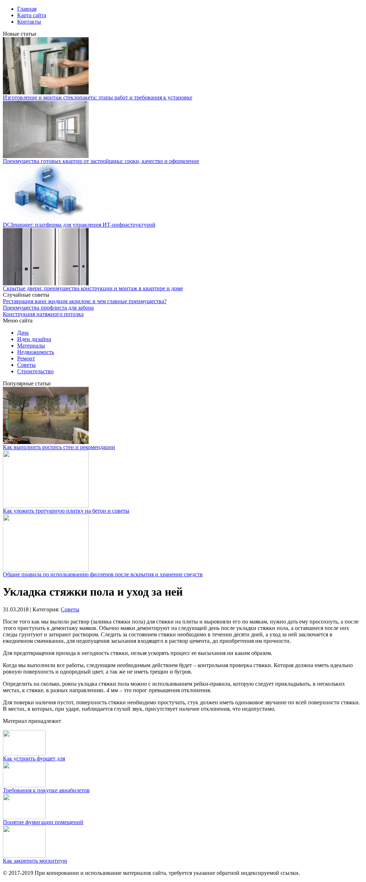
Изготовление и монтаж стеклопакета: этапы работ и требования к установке (97, 97)
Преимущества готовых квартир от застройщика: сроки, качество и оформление (101, 161)
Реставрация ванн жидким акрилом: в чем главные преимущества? (85, 301)
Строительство (35, 371)
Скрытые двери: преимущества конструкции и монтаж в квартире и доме (93, 288)
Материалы (31, 346)
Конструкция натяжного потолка (43, 314)
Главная (26, 9)
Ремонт (26, 358)
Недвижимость (35, 352)
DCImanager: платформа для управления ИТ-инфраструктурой (79, 225)
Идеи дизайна (34, 339)
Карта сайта (31, 15)
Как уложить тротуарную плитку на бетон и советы (66, 511)
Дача (23, 333)
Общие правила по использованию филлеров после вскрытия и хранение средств (103, 574)
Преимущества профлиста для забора (48, 308)
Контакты (29, 22)
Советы (26, 365)
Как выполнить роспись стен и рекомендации (59, 447)
